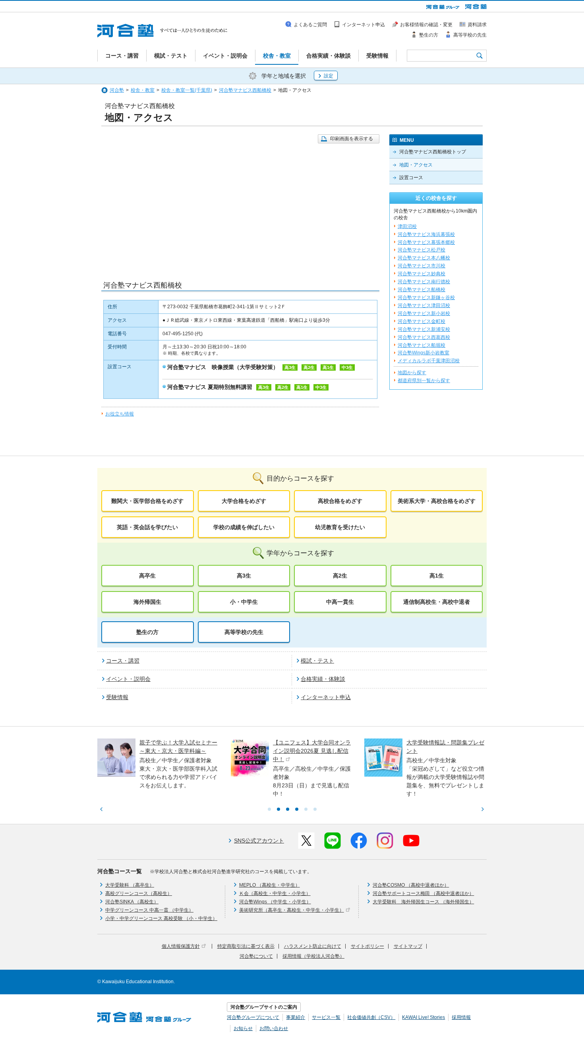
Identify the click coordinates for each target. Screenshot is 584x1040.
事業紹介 (295, 1017)
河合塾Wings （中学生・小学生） (275, 902)
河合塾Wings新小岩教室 (423, 353)
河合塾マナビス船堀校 (421, 345)
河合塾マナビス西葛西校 (424, 337)
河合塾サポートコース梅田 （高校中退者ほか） (423, 893)
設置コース (411, 177)
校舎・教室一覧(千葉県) (186, 90)
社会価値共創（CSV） (371, 1017)
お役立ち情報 (119, 414)
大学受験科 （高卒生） (129, 885)
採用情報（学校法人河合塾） (313, 956)
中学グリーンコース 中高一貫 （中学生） (149, 910)
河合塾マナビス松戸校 (421, 250)
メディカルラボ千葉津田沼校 (429, 360)
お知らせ (243, 1028)
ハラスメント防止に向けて (312, 946)
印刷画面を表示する (351, 138)
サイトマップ (408, 946)
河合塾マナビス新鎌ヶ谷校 (426, 297)
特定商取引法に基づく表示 (246, 946)
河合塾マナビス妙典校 (421, 273)
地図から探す (412, 372)
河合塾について (256, 956)
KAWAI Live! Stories (423, 1017)
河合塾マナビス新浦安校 (424, 329)
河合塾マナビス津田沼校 (424, 305)
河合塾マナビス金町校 (421, 321)
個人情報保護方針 (181, 946)
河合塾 (117, 90)
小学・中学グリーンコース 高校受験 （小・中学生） (161, 918)
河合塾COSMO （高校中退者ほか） (411, 885)
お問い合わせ (273, 1028)
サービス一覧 (326, 1017)
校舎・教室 (143, 90)
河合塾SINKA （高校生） (132, 902)
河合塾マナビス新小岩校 (424, 313)
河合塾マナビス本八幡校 (424, 258)
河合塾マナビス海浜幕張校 (426, 234)
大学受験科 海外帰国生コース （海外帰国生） (423, 902)
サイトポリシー (367, 946)
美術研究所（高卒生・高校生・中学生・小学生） (291, 910)
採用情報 (461, 1017)
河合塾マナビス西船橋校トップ (432, 152)
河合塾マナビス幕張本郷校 (426, 242)
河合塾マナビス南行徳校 (424, 281)
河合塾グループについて (253, 1017)
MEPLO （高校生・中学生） (269, 885)
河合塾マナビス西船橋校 (245, 90)
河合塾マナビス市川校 (421, 266)
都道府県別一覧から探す (424, 380)
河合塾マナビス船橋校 (421, 289)
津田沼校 (407, 226)
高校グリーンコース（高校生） (138, 893)
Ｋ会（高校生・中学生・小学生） (275, 893)
